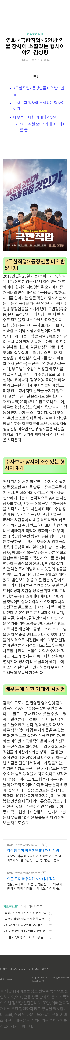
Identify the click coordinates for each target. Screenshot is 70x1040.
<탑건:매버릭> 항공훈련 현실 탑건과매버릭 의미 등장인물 (25, 919)
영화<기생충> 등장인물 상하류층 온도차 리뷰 (25, 925)
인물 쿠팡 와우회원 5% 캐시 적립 (31, 879)
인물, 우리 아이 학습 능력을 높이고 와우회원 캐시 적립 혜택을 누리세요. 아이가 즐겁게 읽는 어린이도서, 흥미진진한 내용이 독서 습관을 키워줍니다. (34, 887)
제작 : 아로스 (6, 979)
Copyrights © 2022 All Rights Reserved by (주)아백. (50, 979)
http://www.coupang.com (23, 844)
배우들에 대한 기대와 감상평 (35, 117)
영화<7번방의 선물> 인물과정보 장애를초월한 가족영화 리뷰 (25, 931)
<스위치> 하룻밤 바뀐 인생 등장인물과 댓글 (25, 913)
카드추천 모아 (35, 33)
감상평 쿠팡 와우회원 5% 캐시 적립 (33, 851)
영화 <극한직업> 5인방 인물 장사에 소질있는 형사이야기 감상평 (35, 46)
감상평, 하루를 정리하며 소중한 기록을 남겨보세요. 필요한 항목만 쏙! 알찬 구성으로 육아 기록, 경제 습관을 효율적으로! (34, 858)
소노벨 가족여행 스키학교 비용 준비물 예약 (25, 937)
